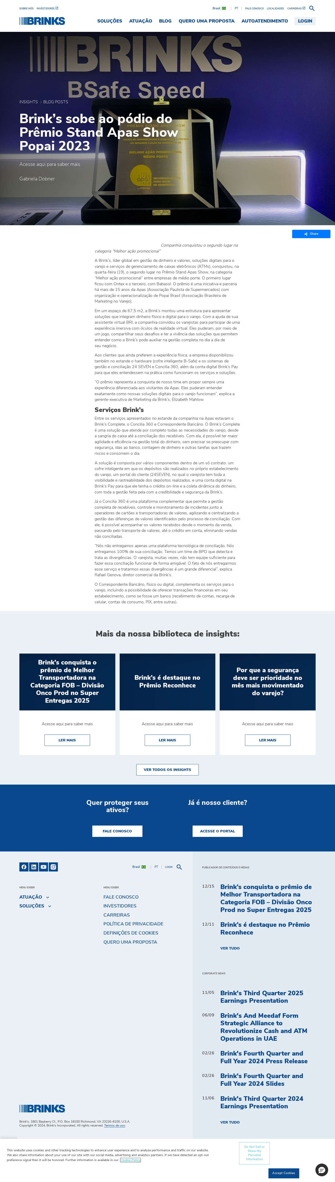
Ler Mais (74, 740)
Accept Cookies (283, 1173)
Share (314, 233)
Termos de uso (114, 1125)
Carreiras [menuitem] (116, 915)
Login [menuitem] (305, 21)
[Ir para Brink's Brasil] (42, 21)
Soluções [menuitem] (109, 21)
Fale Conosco (117, 831)
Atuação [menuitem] (140, 21)
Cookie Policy (130, 1160)
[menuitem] (28, 8)
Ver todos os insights (167, 770)
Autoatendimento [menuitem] (265, 21)
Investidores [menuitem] (120, 906)
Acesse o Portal (217, 831)
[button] (321, 1170)
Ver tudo (230, 948)
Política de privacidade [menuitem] (133, 924)
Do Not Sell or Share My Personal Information (254, 1153)
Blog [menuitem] (165, 21)
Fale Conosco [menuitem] (121, 897)
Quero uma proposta (130, 942)
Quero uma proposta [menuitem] (206, 21)
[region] (167, 1160)
